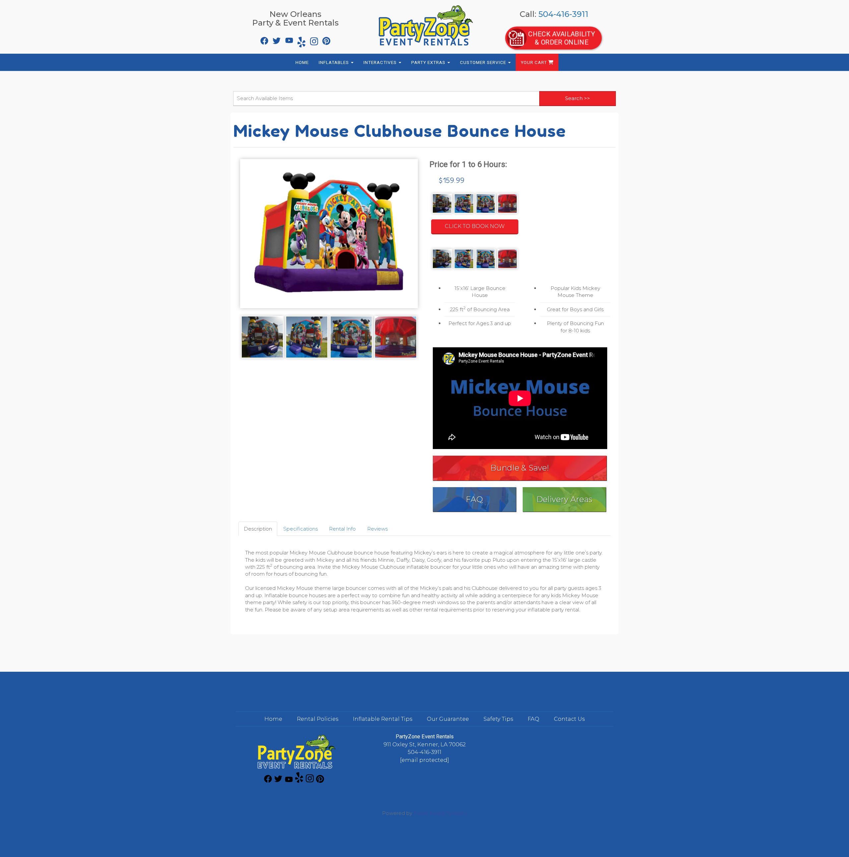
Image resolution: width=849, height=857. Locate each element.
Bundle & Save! (519, 468)
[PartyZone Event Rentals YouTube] (289, 39)
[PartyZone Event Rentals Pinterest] (326, 39)
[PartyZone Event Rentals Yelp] (301, 39)
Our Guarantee (448, 718)
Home (302, 62)
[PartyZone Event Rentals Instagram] (313, 39)
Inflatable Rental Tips (382, 718)
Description (258, 529)
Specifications (300, 529)
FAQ (474, 499)
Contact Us (569, 718)
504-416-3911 (563, 14)
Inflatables (334, 62)
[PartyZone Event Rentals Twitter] (276, 39)
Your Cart (534, 62)
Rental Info (342, 529)
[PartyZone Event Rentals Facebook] (264, 39)
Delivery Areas (564, 499)
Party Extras (429, 62)
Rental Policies (317, 718)
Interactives (380, 62)
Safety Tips (498, 718)
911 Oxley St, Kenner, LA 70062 (425, 744)
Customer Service (483, 62)
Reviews (377, 529)
